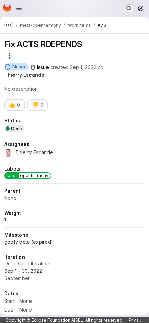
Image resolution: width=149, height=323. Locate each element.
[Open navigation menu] (19, 8)
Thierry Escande (24, 75)
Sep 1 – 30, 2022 (23, 274)
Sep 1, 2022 (83, 67)
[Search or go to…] (129, 8)
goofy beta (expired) (28, 242)
